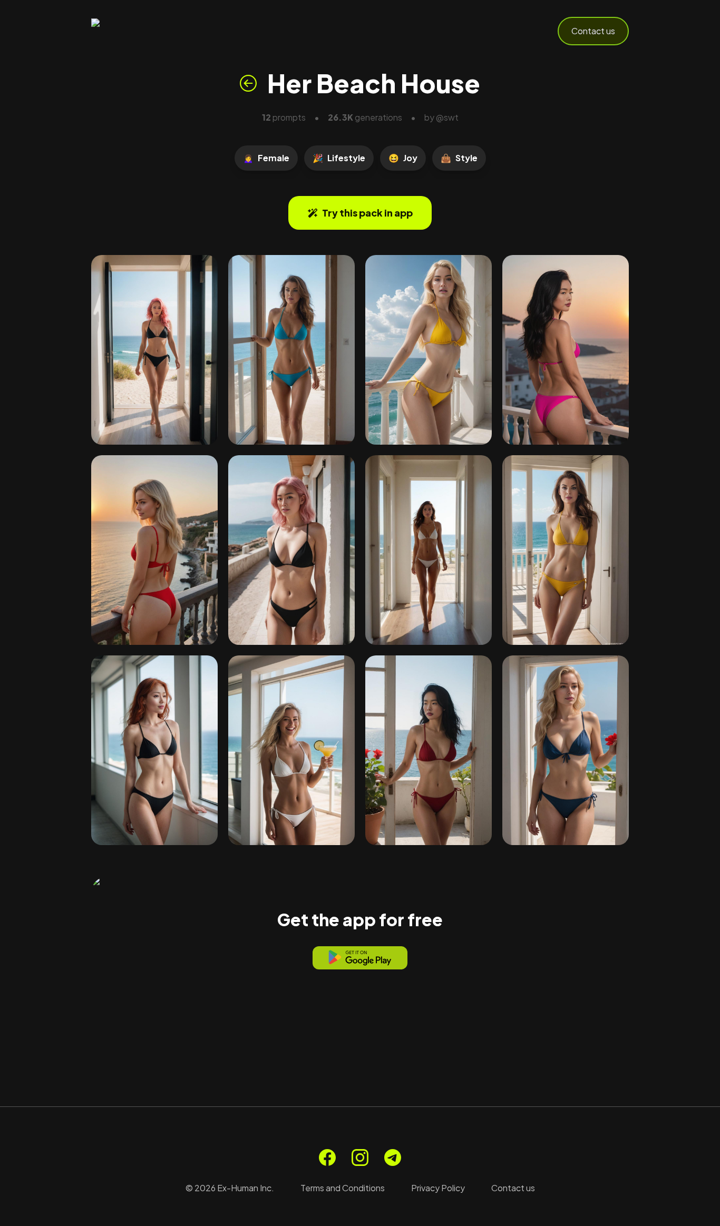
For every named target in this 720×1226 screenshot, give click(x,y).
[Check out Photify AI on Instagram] (360, 1157)
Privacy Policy (438, 1187)
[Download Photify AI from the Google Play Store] (360, 957)
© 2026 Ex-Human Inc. (230, 1187)
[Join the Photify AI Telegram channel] (392, 1157)
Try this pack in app (367, 213)
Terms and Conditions (342, 1187)
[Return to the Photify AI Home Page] (142, 31)
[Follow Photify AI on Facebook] (327, 1157)
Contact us (593, 30)
